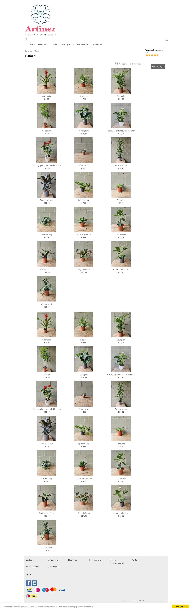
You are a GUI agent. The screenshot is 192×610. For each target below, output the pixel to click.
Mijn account (97, 44)
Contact (55, 44)
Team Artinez (83, 44)
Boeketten (30, 560)
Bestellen (42, 44)
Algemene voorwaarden (154, 601)
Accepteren (180, 606)
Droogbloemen (95, 560)
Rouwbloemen (53, 560)
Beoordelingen (158, 66)
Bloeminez (72, 560)
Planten (135, 560)
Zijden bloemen (53, 566)
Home (32, 44)
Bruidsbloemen (32, 566)
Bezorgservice (68, 44)
